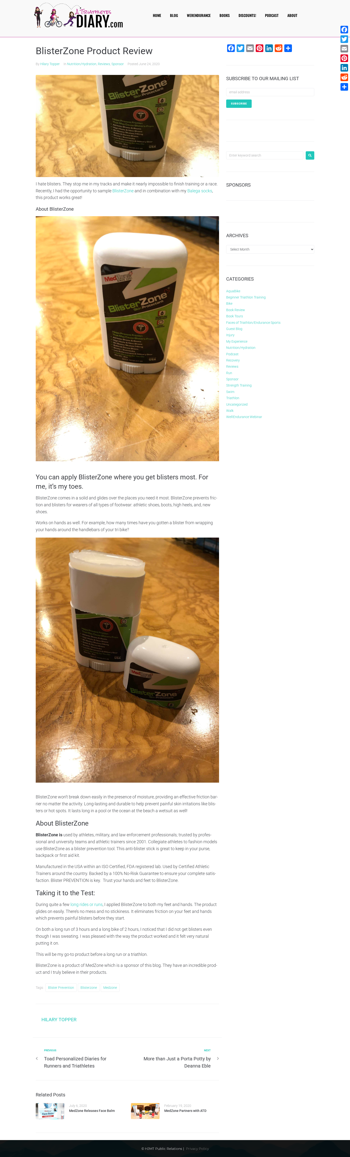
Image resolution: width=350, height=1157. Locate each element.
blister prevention (61, 987)
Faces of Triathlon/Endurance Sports (253, 323)
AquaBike (233, 291)
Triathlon (232, 398)
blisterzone (88, 987)
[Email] (344, 48)
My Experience (236, 341)
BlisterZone (123, 190)
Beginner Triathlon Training (246, 297)
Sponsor (117, 64)
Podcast (232, 354)
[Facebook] (344, 29)
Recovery (233, 360)
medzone (110, 987)
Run (229, 373)
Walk (230, 411)
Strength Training (239, 385)
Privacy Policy (197, 1149)
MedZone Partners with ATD (185, 1111)
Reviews (104, 64)
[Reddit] (344, 77)
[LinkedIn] (344, 68)
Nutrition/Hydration (81, 64)
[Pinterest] (344, 58)
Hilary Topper (50, 64)
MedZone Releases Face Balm (92, 1111)
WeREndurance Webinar (244, 417)
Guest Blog (234, 329)
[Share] (344, 87)
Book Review (235, 310)
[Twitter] (344, 39)
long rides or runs (86, 904)
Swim (230, 392)
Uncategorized (237, 404)
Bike (229, 303)
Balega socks (199, 190)
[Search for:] (264, 155)
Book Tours (234, 316)
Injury (230, 335)
